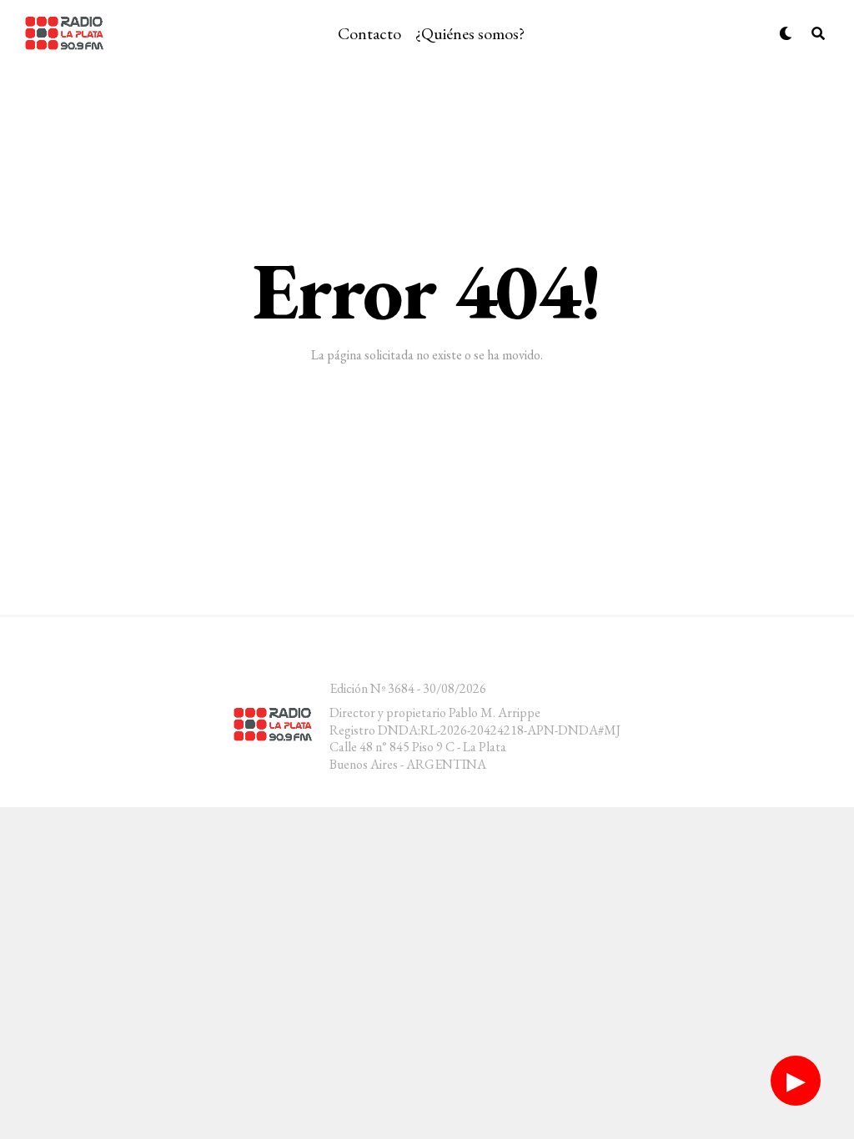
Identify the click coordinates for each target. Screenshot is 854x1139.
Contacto (369, 33)
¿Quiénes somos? (470, 33)
